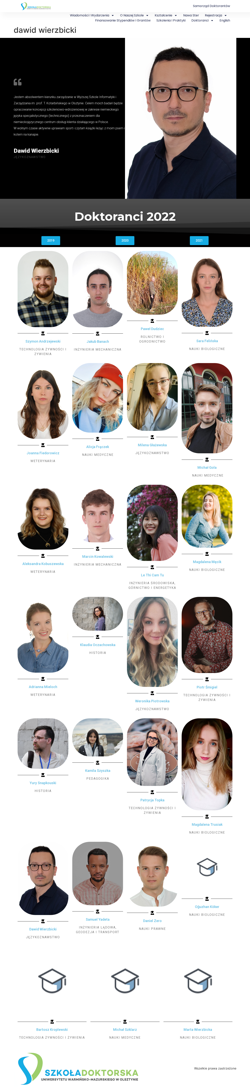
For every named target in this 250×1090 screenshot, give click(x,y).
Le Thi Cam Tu (152, 575)
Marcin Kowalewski (97, 556)
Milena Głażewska (152, 445)
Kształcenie (163, 15)
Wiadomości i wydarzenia (89, 15)
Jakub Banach (98, 341)
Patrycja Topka (152, 800)
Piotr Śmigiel (207, 687)
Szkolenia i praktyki (171, 20)
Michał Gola (207, 467)
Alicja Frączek (97, 447)
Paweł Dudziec (152, 329)
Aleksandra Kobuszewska (43, 564)
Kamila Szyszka (97, 771)
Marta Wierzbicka (198, 1030)
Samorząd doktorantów (211, 6)
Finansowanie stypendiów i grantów (123, 20)
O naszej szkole (132, 15)
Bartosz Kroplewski (52, 1030)
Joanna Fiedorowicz (43, 453)
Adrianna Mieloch (43, 687)
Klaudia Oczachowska (97, 645)
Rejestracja (213, 15)
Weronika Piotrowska (152, 701)
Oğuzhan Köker (207, 907)
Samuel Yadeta (98, 919)
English (225, 20)
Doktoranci (200, 20)
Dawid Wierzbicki (43, 929)
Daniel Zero (152, 921)
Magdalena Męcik (207, 562)
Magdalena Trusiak (207, 824)
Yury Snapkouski (43, 783)
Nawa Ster (191, 15)
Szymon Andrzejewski (43, 341)
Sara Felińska (207, 341)
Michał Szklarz (125, 1030)
